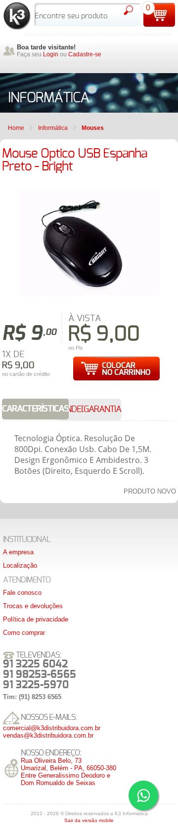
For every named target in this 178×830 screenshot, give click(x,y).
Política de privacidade (35, 619)
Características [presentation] (35, 409)
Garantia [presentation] (102, 409)
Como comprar (24, 632)
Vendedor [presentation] (76, 409)
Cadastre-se (84, 54)
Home (16, 127)
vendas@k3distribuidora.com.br (48, 735)
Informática (53, 127)
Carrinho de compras (159, 15)
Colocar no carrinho (116, 368)
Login (50, 54)
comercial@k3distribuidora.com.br (51, 728)
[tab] (35, 409)
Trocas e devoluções (33, 606)
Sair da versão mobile (89, 820)
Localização (20, 565)
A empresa (18, 552)
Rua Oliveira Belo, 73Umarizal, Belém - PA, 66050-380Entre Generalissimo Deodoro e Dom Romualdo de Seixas (68, 772)
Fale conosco (22, 592)
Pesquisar (128, 10)
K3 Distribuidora (17, 16)
